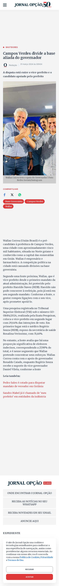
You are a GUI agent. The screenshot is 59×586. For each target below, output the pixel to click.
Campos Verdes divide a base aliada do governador (29, 55)
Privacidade (46, 557)
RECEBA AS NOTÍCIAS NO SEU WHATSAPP (29, 503)
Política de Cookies (29, 557)
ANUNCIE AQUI (30, 521)
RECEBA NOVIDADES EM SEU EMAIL (29, 512)
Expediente (11, 533)
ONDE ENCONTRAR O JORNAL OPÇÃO (29, 493)
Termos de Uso (15, 560)
